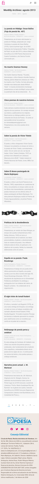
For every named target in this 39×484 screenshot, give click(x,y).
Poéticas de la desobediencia (16, 222)
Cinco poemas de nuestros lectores (19, 100)
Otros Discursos (8, 103)
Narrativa (6, 371)
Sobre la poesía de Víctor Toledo (17, 136)
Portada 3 (11, 139)
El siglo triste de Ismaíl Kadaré (17, 296)
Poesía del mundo (14, 335)
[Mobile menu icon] (35, 3)
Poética (6, 225)
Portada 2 (21, 34)
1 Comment (27, 266)
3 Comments (27, 339)
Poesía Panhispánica (10, 264)
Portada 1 (20, 103)
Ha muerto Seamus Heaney (15, 67)
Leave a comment (29, 36)
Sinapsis (17, 299)
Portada (16, 34)
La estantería (7, 177)
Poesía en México (9, 34)
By (9, 36)
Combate (6, 335)
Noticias (6, 70)
